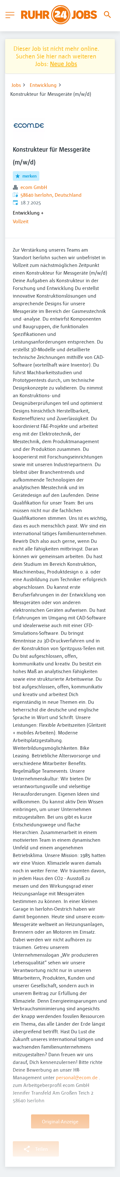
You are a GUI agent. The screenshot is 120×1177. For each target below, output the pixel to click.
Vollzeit (20, 221)
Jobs (16, 85)
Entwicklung (43, 85)
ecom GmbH (33, 187)
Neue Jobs (63, 64)
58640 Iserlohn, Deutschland (51, 195)
